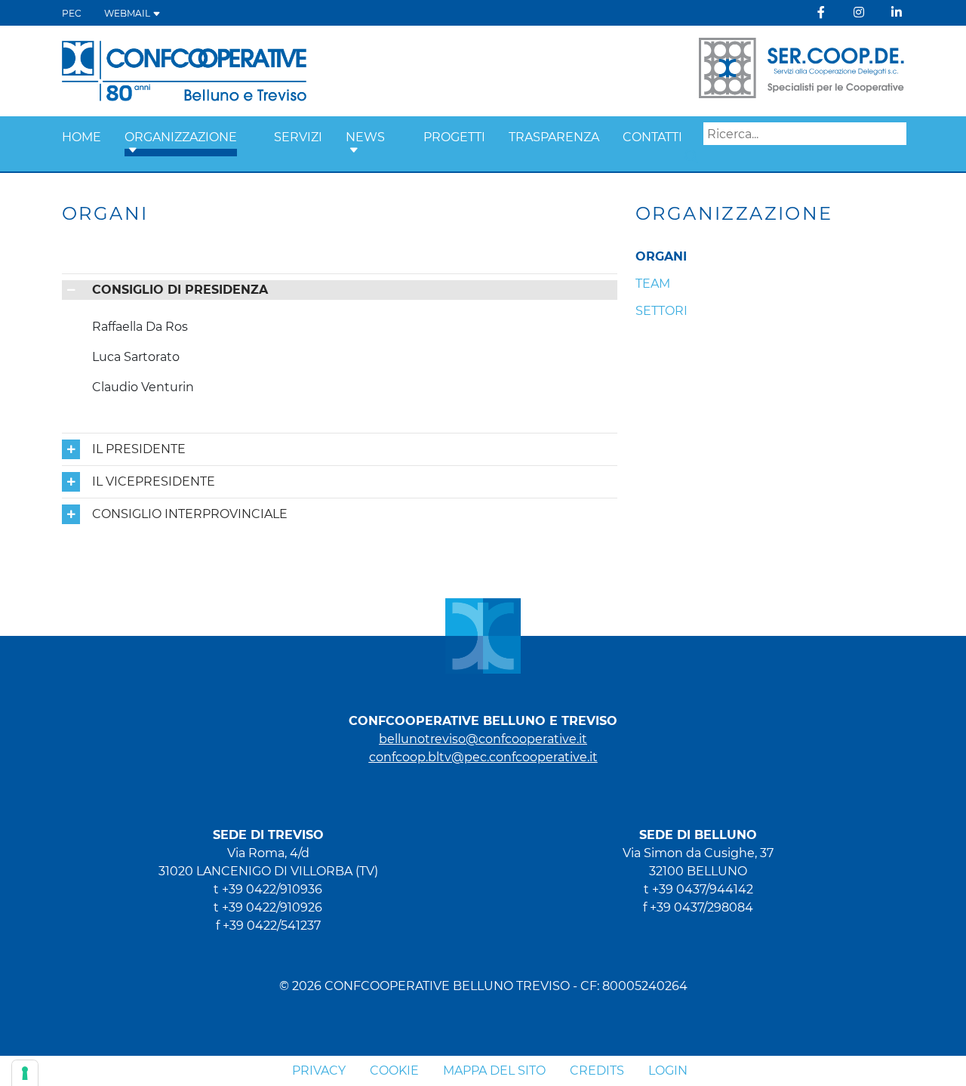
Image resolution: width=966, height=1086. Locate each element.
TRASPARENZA (554, 137)
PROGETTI (454, 137)
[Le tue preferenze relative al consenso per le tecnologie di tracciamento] (25, 1073)
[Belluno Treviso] (184, 70)
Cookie (394, 1070)
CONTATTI (652, 137)
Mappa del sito (494, 1070)
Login (668, 1070)
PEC (72, 13)
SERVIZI (298, 137)
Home (81, 137)
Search (691, 156)
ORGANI (661, 256)
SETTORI (661, 311)
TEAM (652, 283)
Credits (597, 1070)
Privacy (319, 1070)
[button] (133, 150)
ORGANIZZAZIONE (181, 137)
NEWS (365, 137)
